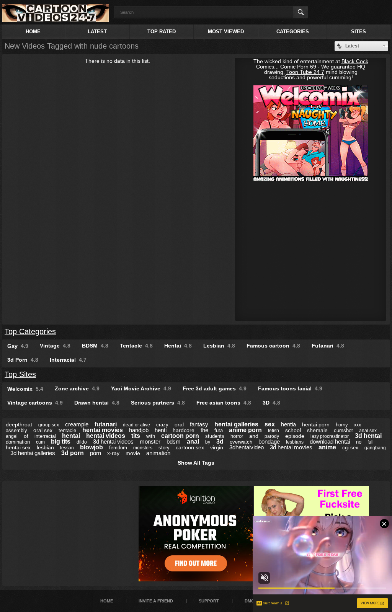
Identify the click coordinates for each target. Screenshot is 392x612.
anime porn (245, 430)
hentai (71, 435)
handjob (139, 430)
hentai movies (102, 430)
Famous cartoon (273, 346)
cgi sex (350, 447)
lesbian (45, 447)
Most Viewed (226, 31)
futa (218, 430)
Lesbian (219, 346)
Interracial (68, 360)
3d (220, 441)
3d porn (72, 453)
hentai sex (18, 447)
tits (135, 435)
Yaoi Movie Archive (141, 388)
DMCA (251, 601)
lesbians (295, 442)
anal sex (368, 430)
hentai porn (316, 424)
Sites (358, 31)
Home (33, 31)
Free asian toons (223, 403)
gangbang (375, 447)
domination (18, 442)
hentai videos (105, 435)
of (26, 436)
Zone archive (77, 388)
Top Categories (30, 331)
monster (150, 441)
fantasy (199, 424)
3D (271, 403)
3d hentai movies (291, 447)
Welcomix (25, 389)
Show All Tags (196, 463)
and (253, 436)
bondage (269, 441)
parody (272, 436)
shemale (317, 430)
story (164, 447)
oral (179, 424)
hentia (288, 424)
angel (12, 436)
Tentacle (136, 346)
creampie (76, 424)
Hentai (178, 346)
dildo (82, 442)
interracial (45, 436)
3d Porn (22, 360)
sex (270, 424)
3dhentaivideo (246, 447)
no (358, 442)
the (204, 430)
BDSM (95, 346)
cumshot (343, 430)
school (293, 430)
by (207, 442)
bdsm (174, 441)
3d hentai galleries (32, 453)
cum (40, 442)
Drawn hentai (96, 403)
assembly (16, 430)
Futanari (328, 346)
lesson (67, 447)
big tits (60, 441)
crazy (162, 425)
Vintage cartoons (35, 403)
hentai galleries (236, 424)
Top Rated (161, 31)
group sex (48, 425)
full (371, 442)
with (150, 436)
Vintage (55, 346)
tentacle (67, 430)
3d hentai (368, 435)
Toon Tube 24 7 (305, 72)
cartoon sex (190, 447)
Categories (292, 31)
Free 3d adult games (215, 388)
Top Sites (20, 374)
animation (158, 453)
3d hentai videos (113, 441)
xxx (357, 425)
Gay (17, 346)
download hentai (330, 441)
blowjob (91, 447)
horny (342, 425)
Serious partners (158, 403)
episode (294, 436)
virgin (216, 447)
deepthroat (19, 424)
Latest (97, 31)
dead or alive (136, 425)
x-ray (113, 453)
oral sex (42, 430)
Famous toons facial (290, 388)
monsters (142, 447)
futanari (106, 424)
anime (327, 447)
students (214, 436)
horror (236, 436)
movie (133, 453)
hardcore (183, 430)
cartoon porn (180, 435)
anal (193, 441)
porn (95, 453)
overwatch (241, 442)
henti (161, 430)
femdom (118, 447)
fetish (273, 430)
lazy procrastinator (329, 436)
